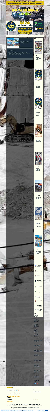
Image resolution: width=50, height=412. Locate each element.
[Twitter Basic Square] (35, 383)
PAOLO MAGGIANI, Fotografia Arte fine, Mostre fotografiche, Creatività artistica (28, 407)
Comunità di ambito (39, 339)
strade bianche (39, 370)
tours (38, 377)
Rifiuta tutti (43, 410)
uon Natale (35, 380)
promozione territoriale (37, 366)
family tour (41, 351)
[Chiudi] (49, 410)
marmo (35, 356)
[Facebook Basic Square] (34, 383)
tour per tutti (36, 377)
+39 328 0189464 (40, 28)
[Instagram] (18, 390)
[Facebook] (16, 390)
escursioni (35, 350)
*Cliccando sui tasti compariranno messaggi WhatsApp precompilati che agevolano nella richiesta (25, 33)
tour (37, 371)
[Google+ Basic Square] (37, 383)
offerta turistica (36, 361)
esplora (38, 350)
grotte (35, 352)
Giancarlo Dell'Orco (36, 340)
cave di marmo (38, 345)
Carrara (35, 339)
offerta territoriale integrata (37, 360)
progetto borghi (36, 365)
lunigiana (40, 352)
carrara (35, 345)
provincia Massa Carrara (37, 367)
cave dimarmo (36, 346)
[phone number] (35, 28)
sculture (35, 370)
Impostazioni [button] (39, 410)
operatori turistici (36, 362)
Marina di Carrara (36, 341)
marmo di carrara (39, 356)
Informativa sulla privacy (30, 410)
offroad (40, 361)
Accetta (46, 410)
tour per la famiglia (36, 376)
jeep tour (37, 352)
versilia (38, 380)
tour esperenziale (36, 375)
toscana (35, 371)
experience (41, 350)
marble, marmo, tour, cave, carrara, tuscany (38, 355)
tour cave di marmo (36, 372)
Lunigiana (41, 340)
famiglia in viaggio (36, 351)
